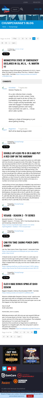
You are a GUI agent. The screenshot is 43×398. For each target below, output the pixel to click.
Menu (36, 9)
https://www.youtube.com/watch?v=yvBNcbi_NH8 (17, 293)
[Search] (22, 10)
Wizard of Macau (26, 391)
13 (22, 38)
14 (26, 38)
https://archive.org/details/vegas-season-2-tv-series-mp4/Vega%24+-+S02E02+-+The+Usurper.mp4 (18, 226)
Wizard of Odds (16, 391)
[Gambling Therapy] (20, 381)
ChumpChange (18, 49)
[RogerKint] (4, 129)
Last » (14, 43)
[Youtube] (9, 369)
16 (34, 38)
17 (37, 38)
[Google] (14, 369)
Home (4, 27)
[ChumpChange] (4, 50)
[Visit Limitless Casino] (11, 355)
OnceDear (12, 88)
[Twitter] (4, 369)
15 (30, 38)
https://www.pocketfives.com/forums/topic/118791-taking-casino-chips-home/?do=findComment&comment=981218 (20, 267)
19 (6, 43)
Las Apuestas (36, 391)
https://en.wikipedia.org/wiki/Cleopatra (28, 328)
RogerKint (12, 129)
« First (14, 38)
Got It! (30, 396)
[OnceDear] (4, 88)
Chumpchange (13, 27)
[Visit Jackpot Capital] (31, 355)
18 (2, 43)
